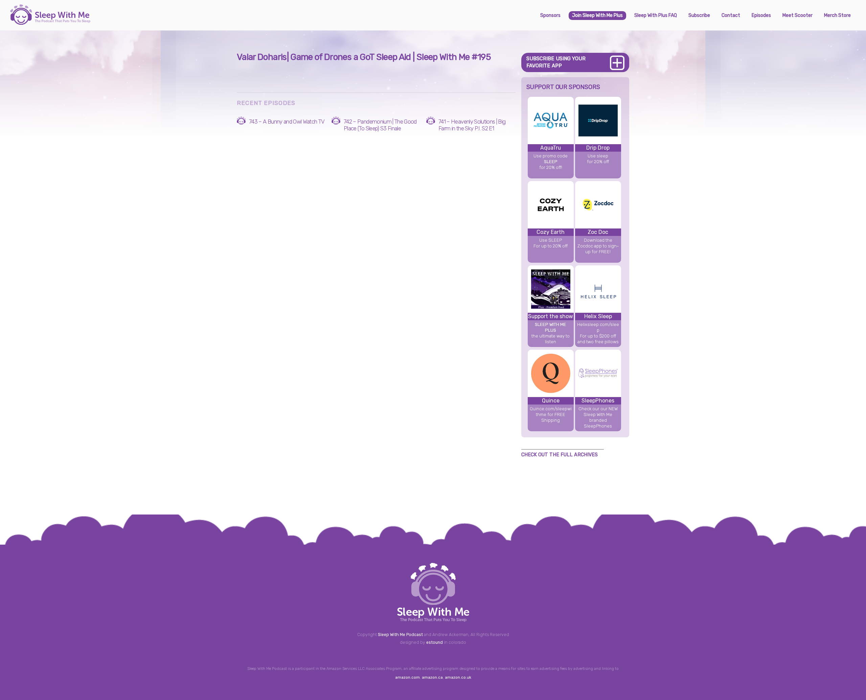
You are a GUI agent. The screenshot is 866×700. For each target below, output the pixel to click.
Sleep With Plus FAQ (655, 15)
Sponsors (550, 15)
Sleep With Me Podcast (400, 634)
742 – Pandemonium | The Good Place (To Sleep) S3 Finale (380, 125)
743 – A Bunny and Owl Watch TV (287, 121)
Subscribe (699, 15)
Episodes (761, 15)
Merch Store (837, 15)
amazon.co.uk (458, 677)
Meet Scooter (797, 15)
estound (434, 642)
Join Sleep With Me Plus (597, 15)
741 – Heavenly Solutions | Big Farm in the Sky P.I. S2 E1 (472, 125)
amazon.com (407, 677)
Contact (731, 15)
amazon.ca (432, 677)
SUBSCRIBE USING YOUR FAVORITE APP (556, 62)
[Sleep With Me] (50, 22)
